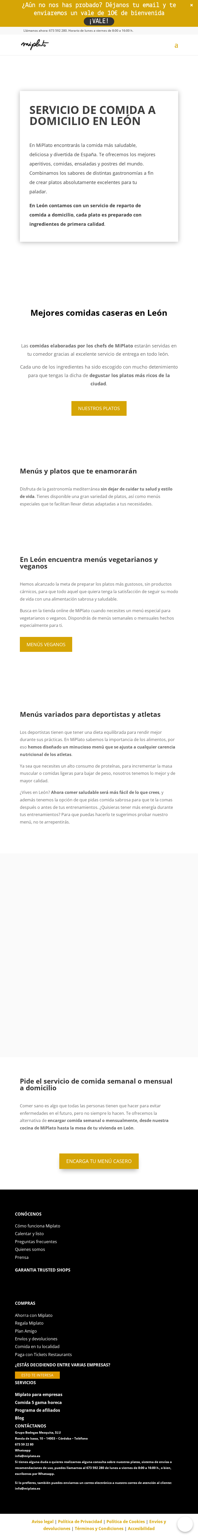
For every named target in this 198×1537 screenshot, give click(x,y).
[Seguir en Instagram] (40, 1500)
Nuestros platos (99, 408)
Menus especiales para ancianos (99, 1018)
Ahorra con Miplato (34, 1315)
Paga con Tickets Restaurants (43, 1354)
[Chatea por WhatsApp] (185, 1524)
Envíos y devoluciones (36, 1339)
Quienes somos (30, 1249)
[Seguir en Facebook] (19, 1500)
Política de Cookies (125, 1521)
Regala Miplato (29, 1323)
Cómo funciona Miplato (37, 1226)
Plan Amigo (26, 1331)
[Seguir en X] (29, 1500)
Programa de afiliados (37, 1410)
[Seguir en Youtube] (50, 1500)
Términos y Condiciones (99, 1528)
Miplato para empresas (38, 1394)
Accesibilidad (141, 1528)
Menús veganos (46, 644)
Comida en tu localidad (37, 1346)
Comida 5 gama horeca (38, 1402)
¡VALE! (99, 21)
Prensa (22, 1257)
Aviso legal (43, 1521)
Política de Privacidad (80, 1521)
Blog (19, 1418)
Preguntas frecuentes (36, 1241)
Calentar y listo (29, 1233)
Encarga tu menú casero (99, 1161)
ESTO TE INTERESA (37, 1375)
